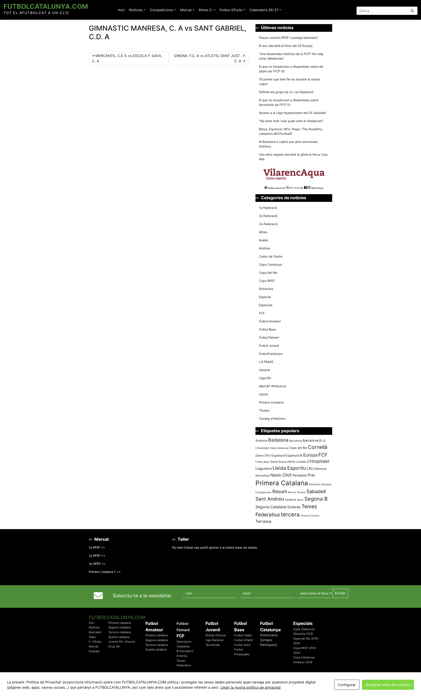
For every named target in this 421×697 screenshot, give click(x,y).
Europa (310, 455)
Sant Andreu (269, 499)
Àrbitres (264, 248)
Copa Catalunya (270, 264)
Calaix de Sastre (270, 256)
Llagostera (263, 468)
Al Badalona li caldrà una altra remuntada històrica (288, 144)
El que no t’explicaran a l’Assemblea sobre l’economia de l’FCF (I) (288, 102)
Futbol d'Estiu (231, 10)
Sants (300, 499)
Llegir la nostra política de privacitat (250, 687)
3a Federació (268, 224)
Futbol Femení (269, 337)
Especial (265, 297)
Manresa (320, 468)
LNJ (310, 468)
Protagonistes (263, 492)
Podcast (94, 651)
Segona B (316, 499)
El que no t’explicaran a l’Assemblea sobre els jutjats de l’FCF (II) (291, 69)
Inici (121, 10)
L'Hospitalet (318, 461)
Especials (265, 305)
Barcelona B (312, 441)
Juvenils (301, 461)
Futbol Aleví (242, 645)
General (264, 370)
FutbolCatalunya (270, 354)
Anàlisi (263, 240)
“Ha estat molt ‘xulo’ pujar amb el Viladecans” (291, 121)
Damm (259, 455)
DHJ (268, 455)
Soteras (294, 507)
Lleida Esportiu (289, 468)
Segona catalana (119, 627)
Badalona (278, 440)
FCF (262, 313)
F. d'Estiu (95, 641)
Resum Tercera (296, 492)
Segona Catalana (270, 507)
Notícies (136, 10)
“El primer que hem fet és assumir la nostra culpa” (289, 81)
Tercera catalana (119, 632)
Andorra (261, 440)
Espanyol (278, 455)
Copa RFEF (267, 281)
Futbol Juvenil (269, 345)
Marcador (95, 632)
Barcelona (295, 440)
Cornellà (317, 447)
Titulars (264, 410)
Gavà (273, 461)
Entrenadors (185, 651)
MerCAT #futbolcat (272, 386)
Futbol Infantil (243, 640)
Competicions (161, 10)
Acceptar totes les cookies (388, 685)
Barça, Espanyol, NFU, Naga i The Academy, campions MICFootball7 (291, 131)
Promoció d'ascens (320, 484)
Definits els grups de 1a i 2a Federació (286, 92)
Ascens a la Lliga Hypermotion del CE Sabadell (292, 113)
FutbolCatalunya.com (46, 6)
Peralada (299, 475)
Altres (263, 232)
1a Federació (268, 208)
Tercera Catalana (309, 515)
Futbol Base (267, 329)
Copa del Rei (268, 272)
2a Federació (268, 216)
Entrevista (266, 289)
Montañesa (262, 475)
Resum (279, 491)
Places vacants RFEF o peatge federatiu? (288, 37)
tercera (290, 514)
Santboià (290, 499)
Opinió (263, 394)
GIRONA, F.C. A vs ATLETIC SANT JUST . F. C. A (210, 58)
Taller (92, 637)
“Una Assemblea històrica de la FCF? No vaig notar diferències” (291, 56)
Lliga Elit (265, 378)
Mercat (186, 10)
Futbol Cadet (243, 635)
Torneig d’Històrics (272, 418)
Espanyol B (293, 455)
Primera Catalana (271, 402)
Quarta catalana (119, 637)
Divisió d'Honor (215, 635)
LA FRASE (266, 362)
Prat (311, 475)
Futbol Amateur (270, 321)
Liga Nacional (214, 640)
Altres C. (205, 10)
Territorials (212, 645)
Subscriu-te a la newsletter (142, 595)
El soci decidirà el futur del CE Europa (285, 46)
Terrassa (263, 521)
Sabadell (316, 491)
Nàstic (276, 475)
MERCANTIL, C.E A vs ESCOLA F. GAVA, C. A (127, 58)
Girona (282, 461)
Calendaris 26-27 (264, 10)
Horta (291, 461)
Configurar (347, 685)
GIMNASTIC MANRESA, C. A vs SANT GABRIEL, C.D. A (167, 32)
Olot (287, 475)
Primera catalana (119, 622)
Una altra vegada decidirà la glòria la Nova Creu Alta (293, 157)
